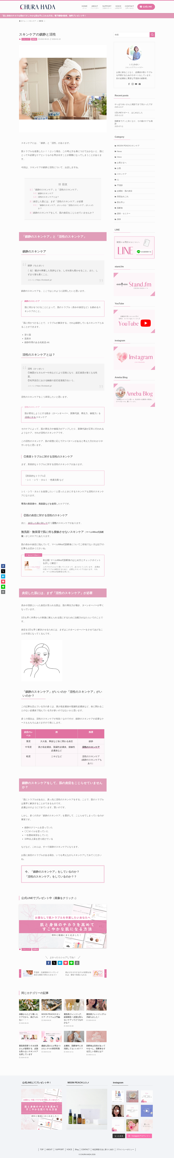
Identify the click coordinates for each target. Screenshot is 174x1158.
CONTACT (85, 1149)
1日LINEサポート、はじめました (129, 114)
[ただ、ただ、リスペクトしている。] (147, 1125)
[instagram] (132, 84)
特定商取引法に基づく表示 (103, 1149)
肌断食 (34, 39)
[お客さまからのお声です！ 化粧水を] (118, 1125)
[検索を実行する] (152, 34)
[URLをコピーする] (77, 963)
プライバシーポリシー (125, 1149)
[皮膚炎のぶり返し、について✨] (118, 1111)
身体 (119, 219)
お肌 (119, 168)
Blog (77, 1149)
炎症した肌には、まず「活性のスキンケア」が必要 (58, 201)
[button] (48, 963)
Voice (119, 157)
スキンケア (26, 39)
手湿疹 (120, 185)
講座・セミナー (123, 213)
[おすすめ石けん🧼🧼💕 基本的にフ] (132, 1096)
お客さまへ (122, 163)
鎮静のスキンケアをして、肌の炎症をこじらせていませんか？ (63, 213)
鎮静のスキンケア (45, 193)
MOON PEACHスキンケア (128, 146)
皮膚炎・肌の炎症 (124, 191)
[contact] (139, 84)
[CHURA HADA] (37, 7)
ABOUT (49, 1149)
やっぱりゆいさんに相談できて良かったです (134, 105)
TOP (42, 1149)
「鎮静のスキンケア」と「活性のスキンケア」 (56, 189)
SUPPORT (59, 1149)
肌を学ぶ (121, 202)
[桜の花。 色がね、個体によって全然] (132, 1125)
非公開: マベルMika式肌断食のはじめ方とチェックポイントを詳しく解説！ (72, 561)
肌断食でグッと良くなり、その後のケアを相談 (134, 123)
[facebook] (129, 84)
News (119, 151)
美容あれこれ (122, 196)
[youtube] (136, 84)
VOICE (69, 1149)
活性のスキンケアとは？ (48, 197)
